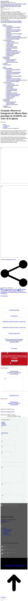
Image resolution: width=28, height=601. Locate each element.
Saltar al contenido (5, 1)
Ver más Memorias (14, 373)
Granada (7, 259)
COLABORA (14, 360)
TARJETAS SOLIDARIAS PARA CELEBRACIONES (14, 341)
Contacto (5, 533)
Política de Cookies (19, 566)
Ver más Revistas (14, 404)
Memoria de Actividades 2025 (14, 372)
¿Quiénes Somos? (7, 530)
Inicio (4, 528)
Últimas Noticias (7, 534)
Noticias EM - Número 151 (14, 403)
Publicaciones (6, 532)
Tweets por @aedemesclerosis (7, 411)
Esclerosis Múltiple (7, 529)
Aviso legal (17, 565)
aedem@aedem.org (5, 521)
